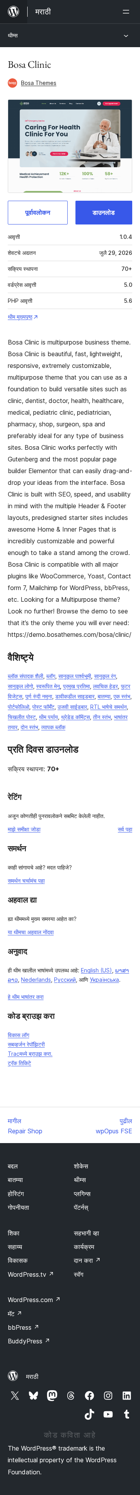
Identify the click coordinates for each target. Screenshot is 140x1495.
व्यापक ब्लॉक (53, 727)
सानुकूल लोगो (20, 686)
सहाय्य (15, 1247)
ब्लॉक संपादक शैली (25, 676)
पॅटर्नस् (81, 1207)
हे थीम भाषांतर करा (26, 996)
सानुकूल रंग (105, 676)
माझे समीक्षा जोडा (24, 829)
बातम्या (104, 696)
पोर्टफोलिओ (18, 706)
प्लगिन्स (82, 1194)
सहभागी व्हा (86, 1233)
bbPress (23, 1327)
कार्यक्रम (84, 1247)
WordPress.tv (31, 1274)
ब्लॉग (50, 676)
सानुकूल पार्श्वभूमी (74, 676)
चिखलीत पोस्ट (22, 717)
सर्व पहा (125, 829)
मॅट (15, 1314)
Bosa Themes (38, 83)
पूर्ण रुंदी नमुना (38, 696)
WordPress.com (34, 1300)
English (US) (96, 970)
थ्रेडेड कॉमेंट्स (75, 717)
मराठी (32, 1376)
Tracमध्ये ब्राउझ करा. (30, 1053)
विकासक (18, 1260)
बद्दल (13, 1166)
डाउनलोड (104, 212)
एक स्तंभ (122, 696)
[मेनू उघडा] (127, 11)
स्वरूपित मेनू (48, 686)
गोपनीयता (18, 1207)
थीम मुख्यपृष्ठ (20, 316)
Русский (65, 979)
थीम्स (13, 35)
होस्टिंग (16, 1194)
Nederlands (36, 979)
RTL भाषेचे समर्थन (108, 706)
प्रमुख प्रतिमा (76, 686)
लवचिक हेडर (105, 686)
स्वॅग (78, 1274)
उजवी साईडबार (72, 706)
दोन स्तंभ (29, 727)
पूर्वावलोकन (37, 212)
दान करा (87, 1260)
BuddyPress (29, 1341)
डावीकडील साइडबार (74, 696)
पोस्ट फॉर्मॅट (43, 706)
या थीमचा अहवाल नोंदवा (31, 932)
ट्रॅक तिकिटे (19, 1063)
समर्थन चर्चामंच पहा (26, 880)
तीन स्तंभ (102, 717)
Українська (104, 979)
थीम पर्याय (48, 717)
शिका (13, 1233)
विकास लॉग (18, 1035)
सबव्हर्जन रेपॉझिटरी (26, 1044)
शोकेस (81, 1166)
